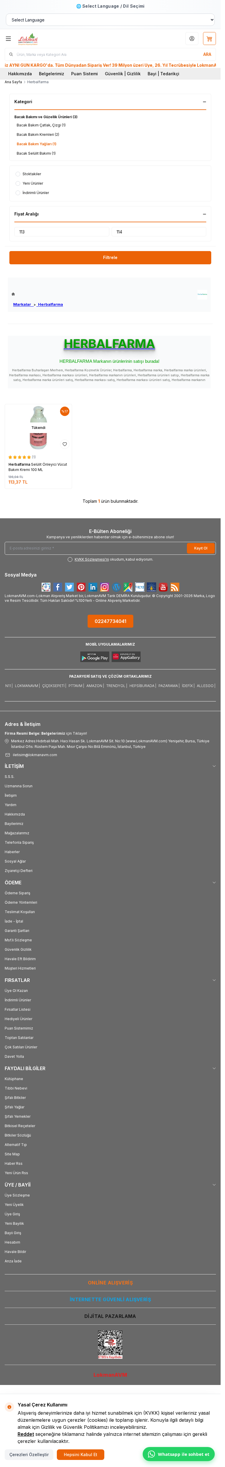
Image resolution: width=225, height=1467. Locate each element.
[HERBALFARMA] (202, 295)
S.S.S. (9, 776)
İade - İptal (14, 921)
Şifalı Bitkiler (15, 1097)
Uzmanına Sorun (19, 786)
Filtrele (110, 257)
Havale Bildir (15, 1251)
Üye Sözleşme (17, 1195)
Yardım (10, 805)
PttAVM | (76, 686)
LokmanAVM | (27, 686)
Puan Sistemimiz (19, 1028)
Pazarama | (169, 686)
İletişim (11, 795)
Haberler (12, 852)
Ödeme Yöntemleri (21, 902)
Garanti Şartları (17, 930)
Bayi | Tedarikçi (163, 73)
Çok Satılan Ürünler (21, 1047)
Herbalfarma (49, 304)
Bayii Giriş (13, 1233)
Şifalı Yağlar (14, 1107)
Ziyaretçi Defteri (19, 870)
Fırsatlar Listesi (17, 1009)
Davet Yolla (14, 1056)
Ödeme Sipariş (17, 893)
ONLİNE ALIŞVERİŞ (110, 1283)
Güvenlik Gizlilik (18, 949)
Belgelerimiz (51, 73)
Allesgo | (206, 686)
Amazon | (95, 686)
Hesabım (12, 1242)
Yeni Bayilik (14, 1223)
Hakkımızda (20, 73)
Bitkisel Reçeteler (20, 1126)
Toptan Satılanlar (19, 1037)
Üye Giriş (12, 1214)
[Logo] (46, 38)
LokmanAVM (110, 1375)
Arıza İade (13, 1261)
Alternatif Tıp (16, 1144)
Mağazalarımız (17, 833)
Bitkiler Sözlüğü (18, 1135)
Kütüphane (14, 1079)
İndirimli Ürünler (18, 1000)
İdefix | (188, 686)
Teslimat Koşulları (20, 912)
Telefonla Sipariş (19, 842)
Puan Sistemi (84, 73)
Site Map (12, 1154)
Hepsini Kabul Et (80, 1454)
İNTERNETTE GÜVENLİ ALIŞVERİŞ (110, 1299)
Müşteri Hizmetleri (20, 968)
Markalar (23, 304)
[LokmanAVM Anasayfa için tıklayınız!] (37, 294)
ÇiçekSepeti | (54, 686)
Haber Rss (14, 1163)
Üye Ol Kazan (16, 990)
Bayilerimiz (14, 823)
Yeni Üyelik (14, 1204)
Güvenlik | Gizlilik (123, 73)
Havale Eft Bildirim (20, 959)
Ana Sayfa (13, 82)
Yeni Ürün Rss (16, 1173)
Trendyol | (116, 686)
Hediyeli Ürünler (18, 1019)
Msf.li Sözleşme (18, 940)
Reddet (26, 1434)
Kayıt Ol (200, 548)
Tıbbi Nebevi (16, 1088)
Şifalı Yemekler (17, 1116)
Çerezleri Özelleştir (29, 1454)
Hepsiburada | (142, 686)
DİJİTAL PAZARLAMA (110, 1316)
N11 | (9, 686)
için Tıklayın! (46, 733)
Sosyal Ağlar (15, 861)
